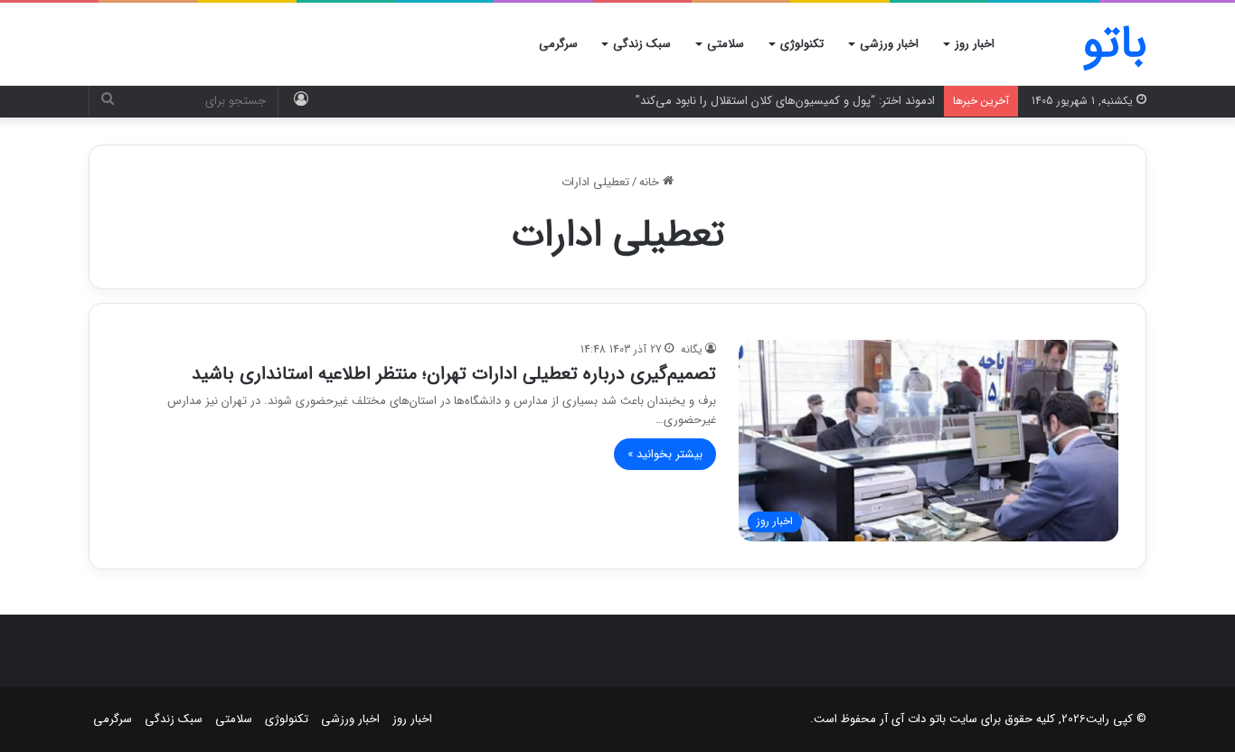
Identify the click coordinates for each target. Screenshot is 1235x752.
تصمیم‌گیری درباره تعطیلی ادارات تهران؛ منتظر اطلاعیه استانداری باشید (454, 374)
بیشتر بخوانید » (664, 454)
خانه (651, 182)
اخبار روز (975, 43)
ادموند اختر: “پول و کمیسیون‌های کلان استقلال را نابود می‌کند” (785, 100)
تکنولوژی (802, 43)
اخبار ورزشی (889, 43)
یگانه (691, 349)
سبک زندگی (642, 43)
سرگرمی (558, 43)
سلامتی (725, 43)
